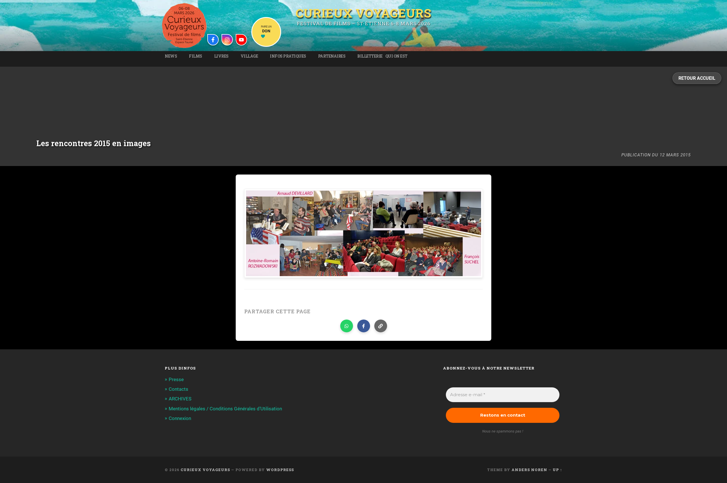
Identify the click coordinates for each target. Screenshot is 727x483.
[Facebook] (213, 39)
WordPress (280, 469)
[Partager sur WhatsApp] (346, 326)
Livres (221, 56)
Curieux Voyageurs (363, 13)
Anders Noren (529, 469)
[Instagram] (227, 39)
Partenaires (332, 56)
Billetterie (370, 56)
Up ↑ (557, 469)
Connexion (180, 418)
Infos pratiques (288, 56)
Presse (176, 379)
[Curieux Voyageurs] (184, 25)
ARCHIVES (180, 399)
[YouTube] (241, 39)
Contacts (178, 389)
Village (249, 56)
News (171, 56)
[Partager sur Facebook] (363, 326)
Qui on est (396, 56)
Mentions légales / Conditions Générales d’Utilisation (225, 408)
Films (195, 56)
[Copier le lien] (380, 326)
